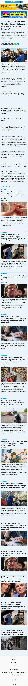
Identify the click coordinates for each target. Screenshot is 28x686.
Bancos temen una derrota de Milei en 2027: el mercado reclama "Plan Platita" (14, 278)
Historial (14, 660)
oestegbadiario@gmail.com (14, 675)
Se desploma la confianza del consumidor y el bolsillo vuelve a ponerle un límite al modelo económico (13, 360)
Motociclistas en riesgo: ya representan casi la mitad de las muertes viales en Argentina (12, 402)
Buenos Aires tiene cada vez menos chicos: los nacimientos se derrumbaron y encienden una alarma (13, 195)
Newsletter (14, 662)
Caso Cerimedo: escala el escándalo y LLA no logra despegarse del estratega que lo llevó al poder (13, 237)
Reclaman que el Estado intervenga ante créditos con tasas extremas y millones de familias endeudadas (13, 319)
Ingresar (15, 665)
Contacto (14, 657)
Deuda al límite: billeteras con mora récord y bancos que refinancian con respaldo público (14, 443)
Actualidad (4, 41)
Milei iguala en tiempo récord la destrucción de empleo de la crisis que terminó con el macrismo (13, 579)
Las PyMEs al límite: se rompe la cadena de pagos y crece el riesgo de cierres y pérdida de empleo (13, 485)
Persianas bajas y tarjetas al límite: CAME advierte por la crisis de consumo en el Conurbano (13, 632)
